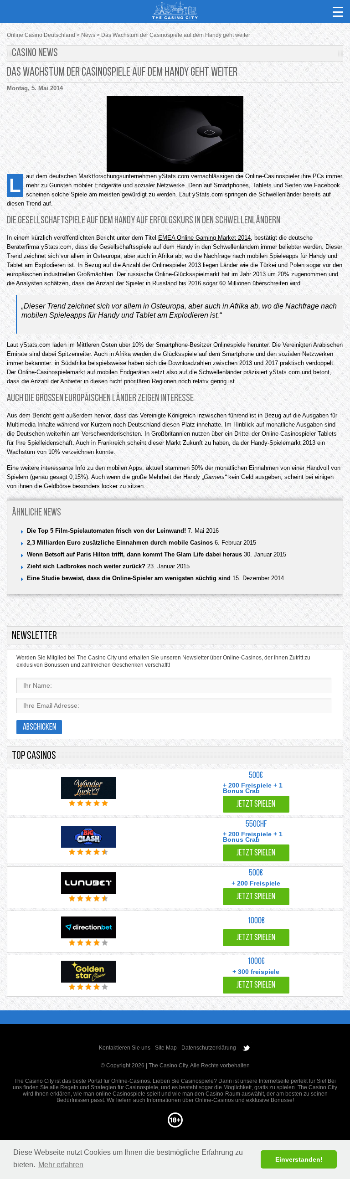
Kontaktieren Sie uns (124, 1048)
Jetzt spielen (256, 804)
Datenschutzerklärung (208, 1048)
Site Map (166, 1048)
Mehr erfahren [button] (60, 1165)
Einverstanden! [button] (299, 1159)
